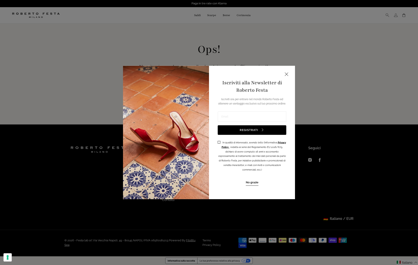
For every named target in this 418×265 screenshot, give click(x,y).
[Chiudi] (286, 75)
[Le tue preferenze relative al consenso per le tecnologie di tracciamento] (7, 257)
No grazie (252, 182)
